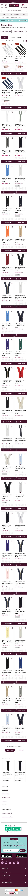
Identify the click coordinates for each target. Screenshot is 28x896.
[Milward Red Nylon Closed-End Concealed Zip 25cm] (20, 372)
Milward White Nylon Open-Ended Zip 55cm (20, 495)
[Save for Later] (12, 44)
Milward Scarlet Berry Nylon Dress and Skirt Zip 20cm (7, 268)
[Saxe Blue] (3, 188)
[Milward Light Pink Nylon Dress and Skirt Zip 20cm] (7, 574)
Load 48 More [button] (10, 750)
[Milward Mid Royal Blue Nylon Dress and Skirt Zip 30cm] (20, 663)
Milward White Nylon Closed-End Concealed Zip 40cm (20, 526)
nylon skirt (4, 804)
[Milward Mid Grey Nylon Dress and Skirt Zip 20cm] (20, 691)
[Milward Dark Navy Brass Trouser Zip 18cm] (7, 602)
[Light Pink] (22, 188)
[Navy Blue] (9, 70)
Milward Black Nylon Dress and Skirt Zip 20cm (7, 209)
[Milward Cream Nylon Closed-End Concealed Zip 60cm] (7, 459)
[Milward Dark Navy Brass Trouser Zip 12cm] (7, 288)
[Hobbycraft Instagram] (10, 862)
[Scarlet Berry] (3, 275)
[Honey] (9, 247)
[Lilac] (26, 360)
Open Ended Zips (6, 31)
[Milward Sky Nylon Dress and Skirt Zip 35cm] (20, 459)
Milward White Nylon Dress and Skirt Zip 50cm (7, 439)
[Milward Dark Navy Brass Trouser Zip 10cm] (20, 574)
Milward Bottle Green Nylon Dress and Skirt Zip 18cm (20, 352)
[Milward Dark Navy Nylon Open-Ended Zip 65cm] (20, 143)
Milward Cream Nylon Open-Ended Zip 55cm (20, 641)
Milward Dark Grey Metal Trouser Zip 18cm (6, 151)
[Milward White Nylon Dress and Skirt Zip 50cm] (7, 431)
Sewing (7, 17)
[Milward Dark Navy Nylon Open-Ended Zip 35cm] (7, 518)
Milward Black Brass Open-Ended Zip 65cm (7, 380)
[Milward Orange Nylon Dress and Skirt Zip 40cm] (7, 231)
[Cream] (26, 158)
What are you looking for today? (15, 10)
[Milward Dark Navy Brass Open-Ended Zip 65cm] (20, 546)
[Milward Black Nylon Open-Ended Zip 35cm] (7, 663)
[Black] (6, 70)
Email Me (22, 850)
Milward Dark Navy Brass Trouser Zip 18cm (6, 610)
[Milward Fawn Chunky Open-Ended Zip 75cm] (7, 691)
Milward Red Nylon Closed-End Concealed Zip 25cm (20, 380)
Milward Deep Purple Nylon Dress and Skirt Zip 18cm (7, 352)
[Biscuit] (12, 219)
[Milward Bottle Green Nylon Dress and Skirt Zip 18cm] (20, 344)
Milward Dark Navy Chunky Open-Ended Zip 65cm (20, 439)
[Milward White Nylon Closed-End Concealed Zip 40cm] (20, 518)
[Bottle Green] (9, 219)
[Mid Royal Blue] (12, 360)
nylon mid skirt (5, 793)
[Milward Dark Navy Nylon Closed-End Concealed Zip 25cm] (20, 719)
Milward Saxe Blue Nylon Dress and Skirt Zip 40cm (7, 179)
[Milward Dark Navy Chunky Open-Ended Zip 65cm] (20, 431)
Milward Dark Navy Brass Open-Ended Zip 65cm (20, 554)
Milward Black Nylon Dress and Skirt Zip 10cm (7, 411)
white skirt (4, 801)
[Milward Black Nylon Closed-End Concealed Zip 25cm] (7, 487)
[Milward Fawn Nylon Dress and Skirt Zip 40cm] (20, 231)
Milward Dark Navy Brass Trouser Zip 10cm (20, 582)
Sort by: (13, 37)
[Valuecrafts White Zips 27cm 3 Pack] (7, 49)
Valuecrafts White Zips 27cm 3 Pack (7, 57)
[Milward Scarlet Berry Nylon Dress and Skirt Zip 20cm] (7, 260)
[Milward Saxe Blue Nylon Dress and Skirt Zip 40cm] (7, 171)
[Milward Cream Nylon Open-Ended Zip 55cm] (20, 633)
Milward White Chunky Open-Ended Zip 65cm (7, 125)
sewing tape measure (6, 813)
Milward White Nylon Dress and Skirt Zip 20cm (20, 296)
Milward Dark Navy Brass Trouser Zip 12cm (6, 296)
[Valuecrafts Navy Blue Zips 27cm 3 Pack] (7, 83)
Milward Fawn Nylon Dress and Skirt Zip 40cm (20, 240)
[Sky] (6, 247)
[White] (3, 70)
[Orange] (3, 247)
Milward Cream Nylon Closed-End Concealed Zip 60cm (7, 467)
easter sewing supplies (7, 816)
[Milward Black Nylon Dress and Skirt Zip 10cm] (7, 403)
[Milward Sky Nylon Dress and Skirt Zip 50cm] (7, 719)
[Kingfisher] (22, 678)
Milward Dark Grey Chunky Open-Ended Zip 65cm (20, 125)
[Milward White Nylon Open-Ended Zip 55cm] (20, 487)
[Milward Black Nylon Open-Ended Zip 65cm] (8, 765)
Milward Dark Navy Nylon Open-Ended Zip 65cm (20, 151)
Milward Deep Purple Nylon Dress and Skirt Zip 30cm (7, 554)
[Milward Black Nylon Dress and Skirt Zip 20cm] (7, 201)
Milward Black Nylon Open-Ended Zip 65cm (8, 773)
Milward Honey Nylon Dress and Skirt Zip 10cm (7, 641)
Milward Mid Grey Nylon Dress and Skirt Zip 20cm (20, 699)
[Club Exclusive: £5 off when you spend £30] (14, 20)
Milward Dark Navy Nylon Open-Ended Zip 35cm (6, 526)
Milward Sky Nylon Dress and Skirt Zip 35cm (20, 467)
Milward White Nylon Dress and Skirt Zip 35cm (20, 179)
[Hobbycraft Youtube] (6, 862)
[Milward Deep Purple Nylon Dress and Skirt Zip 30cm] (7, 546)
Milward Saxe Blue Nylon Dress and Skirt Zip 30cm (7, 324)
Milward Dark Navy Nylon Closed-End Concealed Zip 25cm (20, 727)
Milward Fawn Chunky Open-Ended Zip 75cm (7, 699)
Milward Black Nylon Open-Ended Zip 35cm (7, 671)
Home (2, 17)
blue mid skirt (5, 790)
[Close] (26, 1)
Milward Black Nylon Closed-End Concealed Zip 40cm (20, 268)
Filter (5, 37)
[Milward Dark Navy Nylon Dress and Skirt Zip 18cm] (20, 201)
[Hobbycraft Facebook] (2, 862)
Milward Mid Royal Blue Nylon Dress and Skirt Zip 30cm (20, 671)
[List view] (23, 41)
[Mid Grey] (26, 219)
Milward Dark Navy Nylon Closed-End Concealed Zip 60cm (20, 324)
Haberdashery (14, 17)
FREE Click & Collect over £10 (19, 14)
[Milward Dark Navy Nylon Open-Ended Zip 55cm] (20, 602)
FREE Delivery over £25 (7, 14)
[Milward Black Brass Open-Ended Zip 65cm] (7, 372)
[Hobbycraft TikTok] (18, 862)
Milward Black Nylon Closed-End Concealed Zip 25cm (7, 495)
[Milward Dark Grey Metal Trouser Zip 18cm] (7, 143)
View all (21, 750)
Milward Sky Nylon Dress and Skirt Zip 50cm (6, 727)
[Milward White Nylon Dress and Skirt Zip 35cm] (20, 171)
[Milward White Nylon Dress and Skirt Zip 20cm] (20, 288)
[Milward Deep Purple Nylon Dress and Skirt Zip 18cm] (7, 344)
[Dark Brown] (9, 188)
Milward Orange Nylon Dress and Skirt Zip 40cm (7, 240)
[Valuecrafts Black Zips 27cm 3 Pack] (20, 49)
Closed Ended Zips (18, 31)
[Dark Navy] (16, 158)
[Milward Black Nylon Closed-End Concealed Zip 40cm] (20, 260)
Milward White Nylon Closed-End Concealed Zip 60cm (20, 91)
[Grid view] (26, 41)
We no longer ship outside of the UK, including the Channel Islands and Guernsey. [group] (13, 2)
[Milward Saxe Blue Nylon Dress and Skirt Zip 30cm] (7, 316)
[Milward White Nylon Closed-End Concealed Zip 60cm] (20, 83)
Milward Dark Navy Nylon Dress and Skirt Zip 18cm (20, 209)
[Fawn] (19, 158)
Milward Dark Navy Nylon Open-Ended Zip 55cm (20, 610)
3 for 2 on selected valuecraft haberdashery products (7, 66)
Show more (6, 780)
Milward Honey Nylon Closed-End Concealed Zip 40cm (20, 411)
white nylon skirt (5, 797)
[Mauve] (6, 505)
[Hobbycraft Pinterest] (14, 862)
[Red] (26, 188)
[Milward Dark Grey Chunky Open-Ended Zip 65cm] (20, 117)
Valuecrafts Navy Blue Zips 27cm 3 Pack (7, 91)
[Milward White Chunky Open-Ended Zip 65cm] (7, 117)
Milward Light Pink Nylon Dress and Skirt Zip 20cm (7, 582)
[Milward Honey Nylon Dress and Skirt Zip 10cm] (7, 633)
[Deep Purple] (6, 219)
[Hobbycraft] (14, 6)
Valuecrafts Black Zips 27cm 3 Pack (20, 57)
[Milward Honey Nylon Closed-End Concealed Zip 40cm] (20, 403)
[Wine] (19, 390)
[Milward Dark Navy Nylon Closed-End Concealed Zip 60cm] (20, 316)
